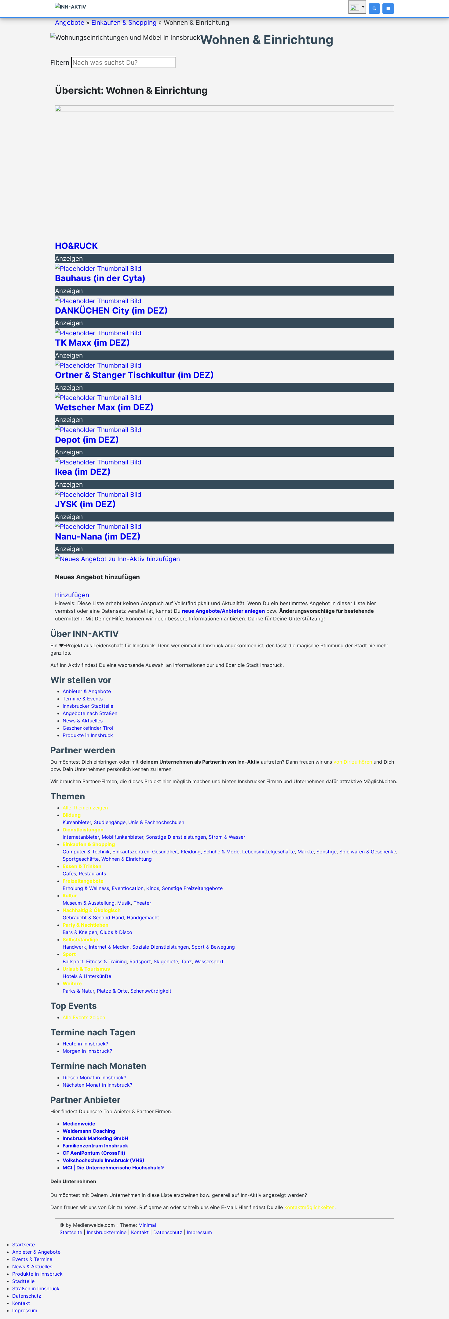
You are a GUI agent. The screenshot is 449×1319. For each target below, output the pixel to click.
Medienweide (79, 1124)
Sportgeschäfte (81, 859)
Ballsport (73, 961)
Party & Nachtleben (85, 925)
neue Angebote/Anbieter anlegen (223, 611)
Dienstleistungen (83, 830)
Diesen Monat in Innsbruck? (94, 1077)
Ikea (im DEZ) (83, 472)
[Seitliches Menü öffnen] (388, 8)
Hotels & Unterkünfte (87, 976)
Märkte (306, 851)
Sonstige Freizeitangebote (192, 888)
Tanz (186, 961)
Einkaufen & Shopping (124, 22)
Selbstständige (80, 939)
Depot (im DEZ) (87, 440)
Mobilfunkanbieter (122, 837)
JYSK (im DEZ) (85, 504)
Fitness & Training (106, 961)
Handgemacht (143, 917)
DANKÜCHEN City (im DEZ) (111, 311)
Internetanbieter (81, 837)
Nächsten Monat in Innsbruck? (97, 1085)
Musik (124, 903)
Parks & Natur (78, 991)
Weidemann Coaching (89, 1131)
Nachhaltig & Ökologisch (92, 910)
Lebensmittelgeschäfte (268, 851)
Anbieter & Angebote (87, 691)
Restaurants (92, 873)
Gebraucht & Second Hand (93, 917)
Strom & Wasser (227, 837)
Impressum (199, 1232)
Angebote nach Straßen (90, 713)
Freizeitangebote (83, 881)
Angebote (69, 22)
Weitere (72, 983)
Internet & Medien (109, 947)
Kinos (152, 888)
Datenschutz (167, 1232)
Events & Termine (32, 1259)
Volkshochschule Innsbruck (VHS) (103, 1160)
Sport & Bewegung (213, 947)
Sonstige (326, 851)
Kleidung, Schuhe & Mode (210, 851)
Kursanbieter (77, 822)
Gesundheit (165, 851)
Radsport (140, 961)
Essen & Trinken (82, 866)
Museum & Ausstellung (89, 903)
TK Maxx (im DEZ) (92, 343)
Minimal (147, 1225)
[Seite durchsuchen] (374, 8)
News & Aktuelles (83, 721)
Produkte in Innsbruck (88, 735)
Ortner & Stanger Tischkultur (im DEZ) (134, 375)
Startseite (71, 1232)
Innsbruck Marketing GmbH (95, 1138)
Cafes (69, 873)
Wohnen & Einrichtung (126, 859)
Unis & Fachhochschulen (156, 822)
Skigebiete (166, 961)
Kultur (70, 895)
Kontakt (140, 1232)
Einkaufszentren (130, 851)
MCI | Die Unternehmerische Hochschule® (113, 1168)
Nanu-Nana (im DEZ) (98, 537)
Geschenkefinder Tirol (88, 728)
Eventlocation (128, 888)
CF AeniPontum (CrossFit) (94, 1153)
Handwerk (74, 947)
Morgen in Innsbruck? (87, 1051)
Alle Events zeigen (84, 1017)
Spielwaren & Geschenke (367, 851)
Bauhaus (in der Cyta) (100, 278)
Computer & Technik (86, 851)
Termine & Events (83, 699)
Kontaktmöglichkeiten (309, 1207)
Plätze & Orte (112, 991)
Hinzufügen (72, 595)
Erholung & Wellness (86, 888)
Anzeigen (69, 258)
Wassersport (209, 961)
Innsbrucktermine (106, 1232)
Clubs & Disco (116, 932)
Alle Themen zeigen (85, 808)
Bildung (72, 815)
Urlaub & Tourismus (86, 969)
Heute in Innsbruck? (85, 1044)
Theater (142, 903)
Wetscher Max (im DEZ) (104, 407)
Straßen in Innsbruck (36, 1288)
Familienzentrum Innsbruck (95, 1146)
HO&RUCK (76, 246)
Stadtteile (23, 1281)
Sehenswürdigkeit (150, 991)
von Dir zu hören (353, 762)
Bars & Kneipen (80, 932)
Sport (69, 954)
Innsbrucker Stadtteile (88, 706)
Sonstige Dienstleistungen (176, 837)
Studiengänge (110, 822)
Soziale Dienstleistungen (160, 947)
